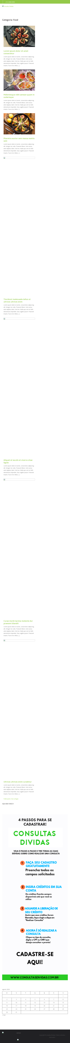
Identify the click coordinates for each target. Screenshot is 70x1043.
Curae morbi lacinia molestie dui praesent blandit (18, 622)
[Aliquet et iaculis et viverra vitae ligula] (19, 387)
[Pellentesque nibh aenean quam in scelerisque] (19, 80)
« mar (4, 1015)
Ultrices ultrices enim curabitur (18, 782)
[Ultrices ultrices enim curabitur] (19, 708)
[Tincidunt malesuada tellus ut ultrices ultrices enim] (19, 226)
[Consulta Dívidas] (7, 6)
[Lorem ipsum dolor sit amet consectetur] (19, 36)
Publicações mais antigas (11, 799)
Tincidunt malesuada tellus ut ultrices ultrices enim (17, 300)
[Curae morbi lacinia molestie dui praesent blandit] (19, 547)
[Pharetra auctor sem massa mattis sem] (19, 124)
